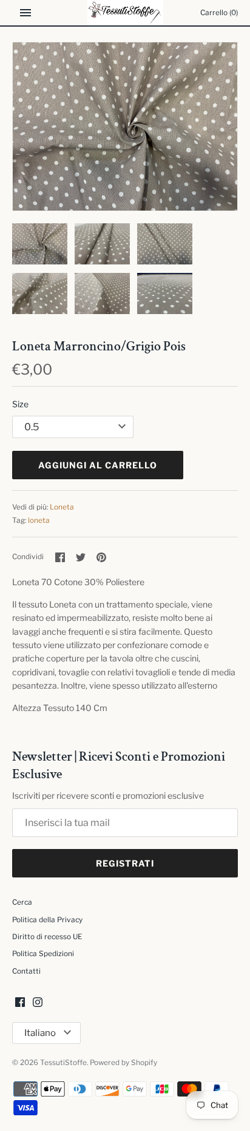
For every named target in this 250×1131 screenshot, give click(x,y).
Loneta (62, 507)
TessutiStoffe (63, 1062)
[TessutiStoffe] (125, 12)
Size (20, 404)
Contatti (26, 971)
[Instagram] (37, 1003)
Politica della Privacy (47, 920)
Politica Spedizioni (43, 953)
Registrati (125, 863)
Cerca (22, 902)
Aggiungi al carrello (97, 465)
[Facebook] (20, 1003)
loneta (39, 520)
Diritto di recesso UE (47, 937)
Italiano (40, 1033)
